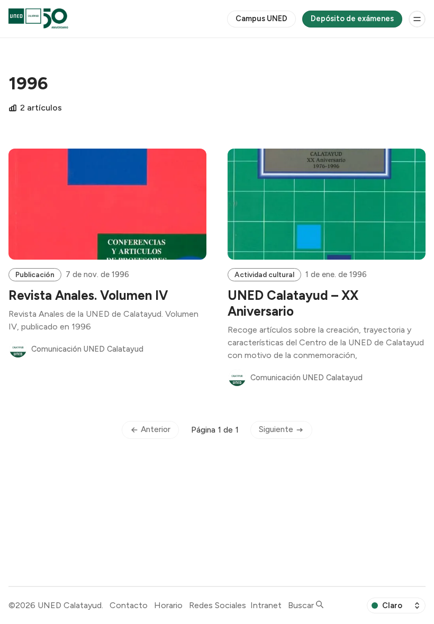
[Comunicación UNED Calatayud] (18, 349)
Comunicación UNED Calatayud (87, 349)
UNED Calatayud (70, 605)
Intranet (266, 605)
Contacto (129, 605)
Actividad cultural (264, 274)
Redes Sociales (217, 605)
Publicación (35, 274)
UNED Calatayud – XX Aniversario (293, 303)
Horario (168, 605)
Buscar (302, 605)
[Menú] (417, 19)
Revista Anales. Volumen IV (88, 295)
